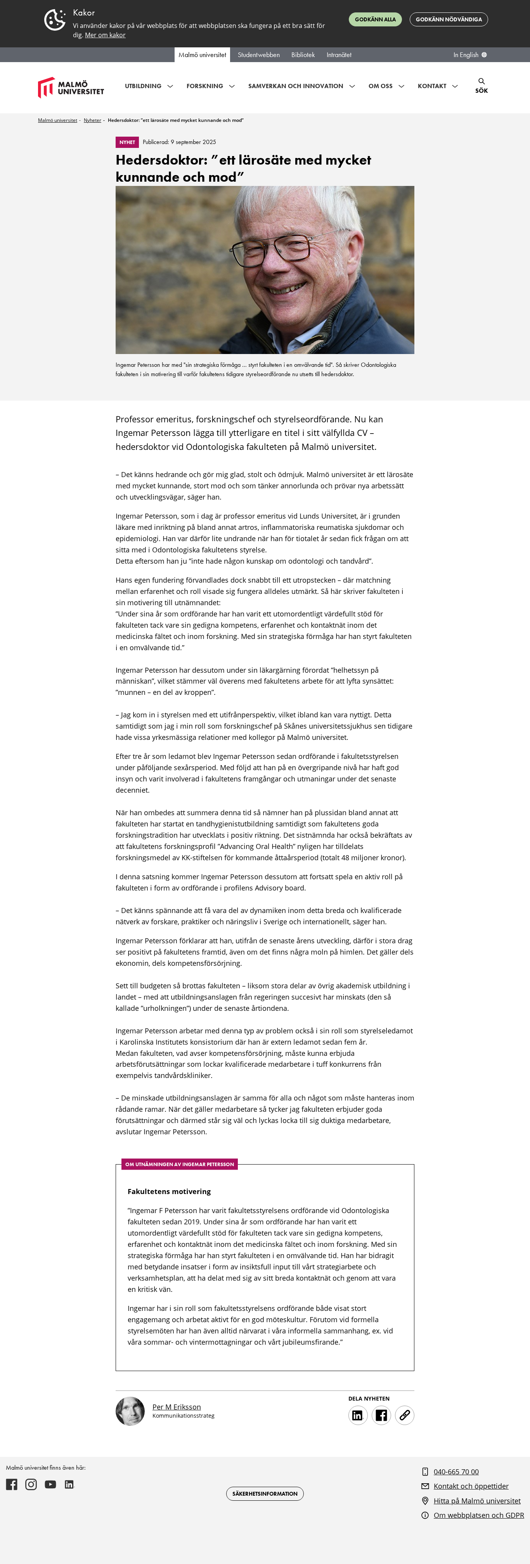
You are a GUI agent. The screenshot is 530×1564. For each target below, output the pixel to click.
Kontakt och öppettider (471, 1486)
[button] (404, 1415)
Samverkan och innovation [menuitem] (295, 86)
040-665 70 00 (456, 1471)
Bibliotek (303, 54)
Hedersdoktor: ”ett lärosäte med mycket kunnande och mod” (176, 120)
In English (466, 54)
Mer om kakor (105, 35)
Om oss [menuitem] (381, 86)
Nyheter (92, 120)
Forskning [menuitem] (205, 86)
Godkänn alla (375, 19)
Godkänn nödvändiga (449, 19)
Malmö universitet (202, 54)
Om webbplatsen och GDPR (479, 1515)
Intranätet (339, 54)
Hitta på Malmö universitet (477, 1500)
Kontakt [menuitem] (432, 86)
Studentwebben (259, 54)
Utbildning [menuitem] (143, 86)
